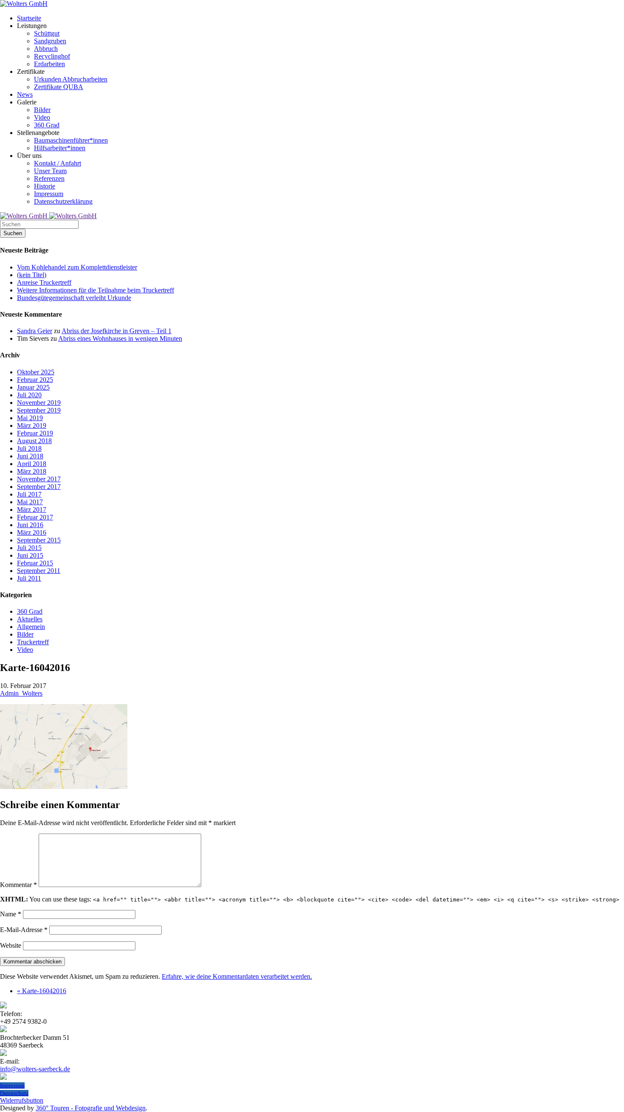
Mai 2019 (30, 417)
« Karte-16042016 (41, 990)
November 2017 (39, 479)
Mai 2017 (30, 501)
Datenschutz (14, 1093)
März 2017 (31, 509)
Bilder (25, 634)
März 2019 (31, 425)
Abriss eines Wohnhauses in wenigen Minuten (120, 338)
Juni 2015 (30, 555)
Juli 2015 (29, 547)
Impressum (12, 1085)
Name (10, 914)
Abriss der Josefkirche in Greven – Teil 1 (116, 330)
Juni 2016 (30, 524)
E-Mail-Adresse (24, 929)
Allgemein (31, 626)
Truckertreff (33, 642)
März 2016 (31, 532)
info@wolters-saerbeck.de (35, 1069)
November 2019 (39, 402)
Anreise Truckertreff (44, 282)
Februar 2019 (35, 433)
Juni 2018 (30, 456)
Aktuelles (29, 619)
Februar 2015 (35, 563)
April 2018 (31, 463)
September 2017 (39, 486)
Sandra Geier (34, 330)
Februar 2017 (35, 517)
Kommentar (18, 884)
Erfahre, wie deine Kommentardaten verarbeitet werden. (237, 976)
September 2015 (39, 540)
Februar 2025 (35, 379)
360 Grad (29, 611)
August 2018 (34, 440)
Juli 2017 (29, 494)
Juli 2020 (29, 395)
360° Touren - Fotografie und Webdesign (91, 1108)
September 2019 (39, 410)
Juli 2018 (29, 448)
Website (10, 945)
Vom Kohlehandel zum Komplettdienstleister (77, 267)
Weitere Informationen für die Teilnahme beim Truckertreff (95, 290)
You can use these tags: (309, 899)
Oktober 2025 (35, 372)
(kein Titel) (31, 274)
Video (25, 649)
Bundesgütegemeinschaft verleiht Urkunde (74, 297)
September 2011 (38, 570)
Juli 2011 (29, 578)
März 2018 (31, 471)
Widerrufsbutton (21, 1100)
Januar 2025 (33, 387)
